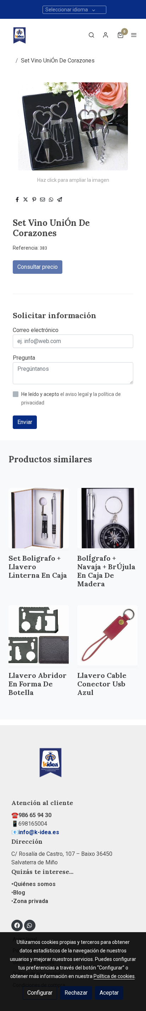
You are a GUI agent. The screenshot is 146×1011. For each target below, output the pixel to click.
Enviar (24, 422)
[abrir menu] (134, 35)
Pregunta (24, 357)
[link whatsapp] (29, 925)
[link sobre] (73, 765)
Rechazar (76, 992)
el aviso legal (75, 394)
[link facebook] (17, 925)
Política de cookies (114, 976)
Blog (19, 892)
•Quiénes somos (33, 884)
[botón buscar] (91, 35)
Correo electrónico (35, 330)
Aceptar (109, 992)
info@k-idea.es (38, 832)
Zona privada (30, 901)
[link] (19, 34)
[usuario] (105, 35)
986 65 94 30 (34, 815)
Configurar (39, 992)
